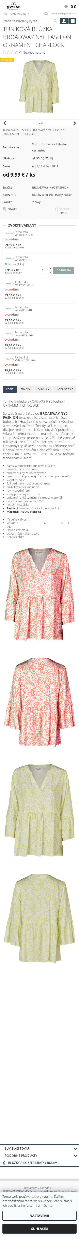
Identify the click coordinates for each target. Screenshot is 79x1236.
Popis (9, 389)
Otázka (12, 209)
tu (50, 1205)
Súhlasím (39, 1228)
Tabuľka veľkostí (18, 519)
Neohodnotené (34, 52)
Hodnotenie (65, 389)
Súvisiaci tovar (17, 1148)
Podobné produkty (21, 1155)
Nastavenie (40, 1216)
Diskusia (43, 389)
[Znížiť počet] (50, 272)
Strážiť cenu (64, 211)
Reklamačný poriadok (37, 1188)
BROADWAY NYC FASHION (50, 187)
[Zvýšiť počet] (50, 268)
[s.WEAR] (13, 5)
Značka (26, 389)
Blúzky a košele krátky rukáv (52, 195)
